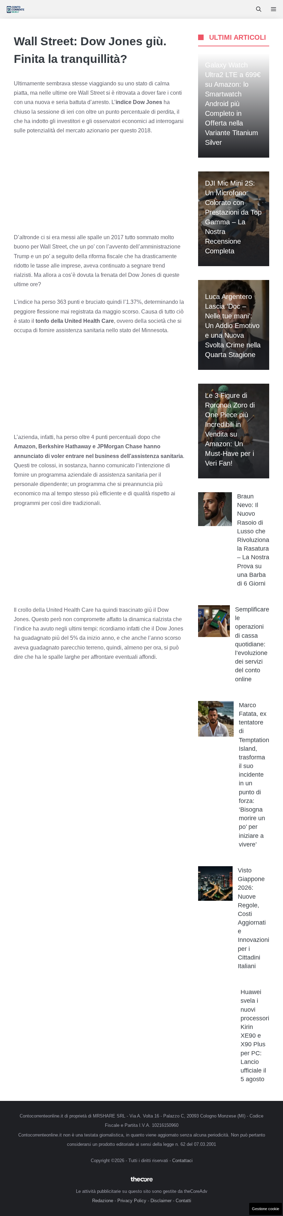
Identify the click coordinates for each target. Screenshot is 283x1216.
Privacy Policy (131, 1200)
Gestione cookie (265, 1209)
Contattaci (182, 1160)
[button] (258, 9)
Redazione (102, 1200)
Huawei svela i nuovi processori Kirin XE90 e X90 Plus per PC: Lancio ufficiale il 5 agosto (255, 1036)
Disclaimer (161, 1200)
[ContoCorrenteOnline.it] (15, 9)
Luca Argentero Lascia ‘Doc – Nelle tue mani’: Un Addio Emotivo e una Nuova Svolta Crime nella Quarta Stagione (233, 325)
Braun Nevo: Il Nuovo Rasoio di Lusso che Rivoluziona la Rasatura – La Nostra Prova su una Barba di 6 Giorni (253, 540)
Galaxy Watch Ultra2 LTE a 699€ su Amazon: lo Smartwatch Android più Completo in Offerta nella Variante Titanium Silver (233, 103)
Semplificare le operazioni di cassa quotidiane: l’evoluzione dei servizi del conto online (252, 644)
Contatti (183, 1200)
